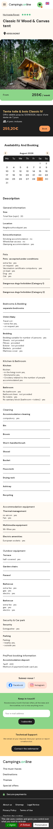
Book (44, 128)
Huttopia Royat (11, 14)
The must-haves (12, 768)
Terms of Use (26, 810)
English (47, 3)
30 (46, 179)
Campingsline (20, 4)
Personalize (41, 825)
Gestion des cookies (13, 816)
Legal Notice (33, 804)
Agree (12, 825)
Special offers (10, 785)
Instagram (39, 685)
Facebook (18, 685)
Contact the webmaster (26, 748)
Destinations (10, 774)
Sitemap (19, 804)
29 (40, 179)
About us (7, 804)
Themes (7, 780)
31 (7, 182)
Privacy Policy (9, 810)
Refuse (26, 825)
